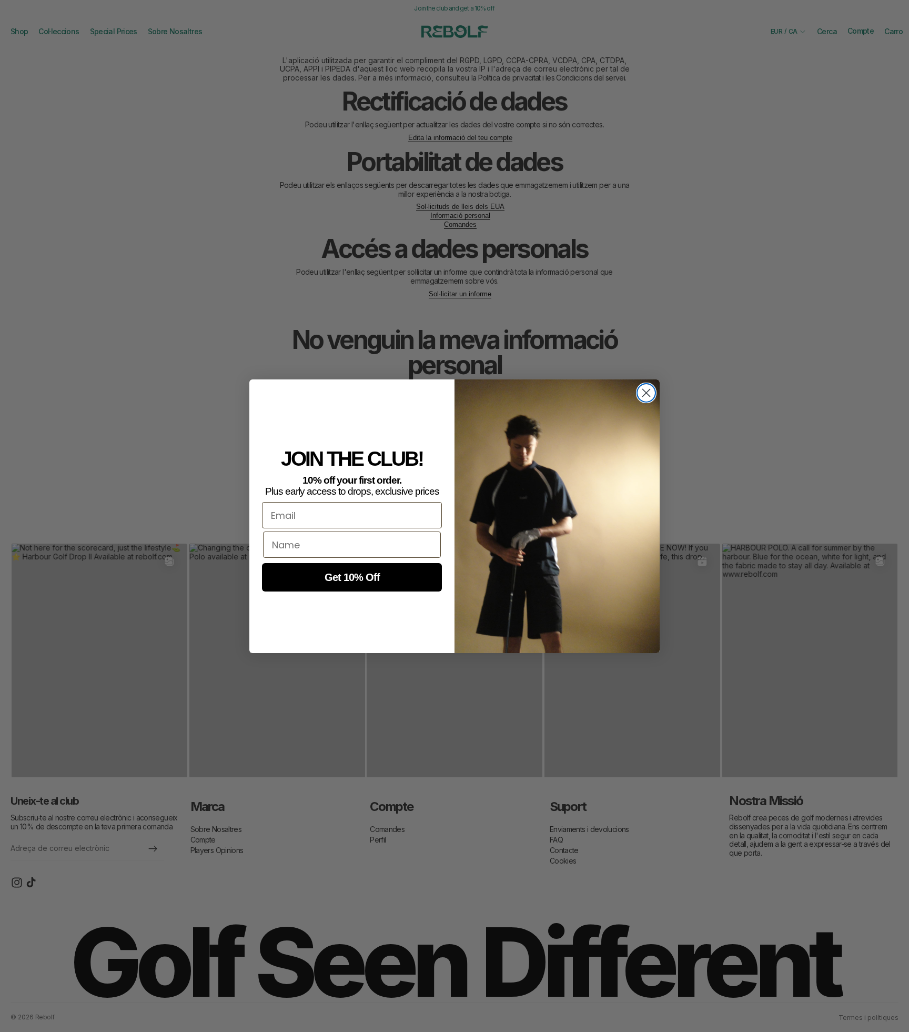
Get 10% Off (352, 577)
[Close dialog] (646, 393)
